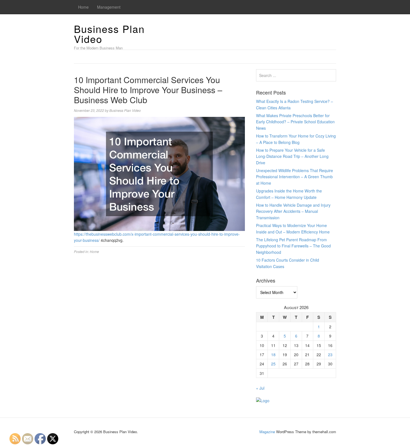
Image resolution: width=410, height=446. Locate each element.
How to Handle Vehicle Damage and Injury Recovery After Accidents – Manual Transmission (293, 211)
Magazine (267, 431)
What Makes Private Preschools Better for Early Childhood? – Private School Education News (295, 122)
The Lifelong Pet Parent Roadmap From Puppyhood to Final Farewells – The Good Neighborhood (293, 246)
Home (83, 7)
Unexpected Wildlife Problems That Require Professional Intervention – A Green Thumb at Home (294, 177)
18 (273, 354)
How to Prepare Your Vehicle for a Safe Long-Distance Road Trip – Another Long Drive (292, 156)
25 (273, 364)
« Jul (260, 388)
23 (330, 354)
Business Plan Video (109, 33)
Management (108, 7)
